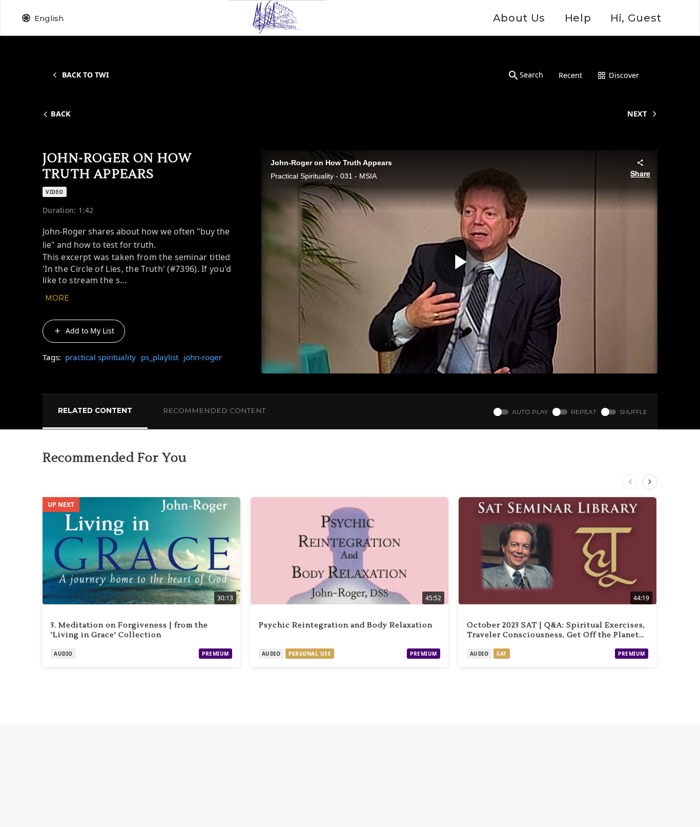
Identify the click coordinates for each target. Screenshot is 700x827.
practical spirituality (100, 357)
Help (578, 18)
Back (61, 114)
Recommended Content (214, 410)
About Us (519, 18)
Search (531, 75)
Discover (624, 75)
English (49, 18)
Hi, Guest (636, 18)
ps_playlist (159, 357)
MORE (57, 298)
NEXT (637, 114)
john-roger (202, 357)
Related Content (95, 410)
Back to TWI (85, 75)
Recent (570, 75)
